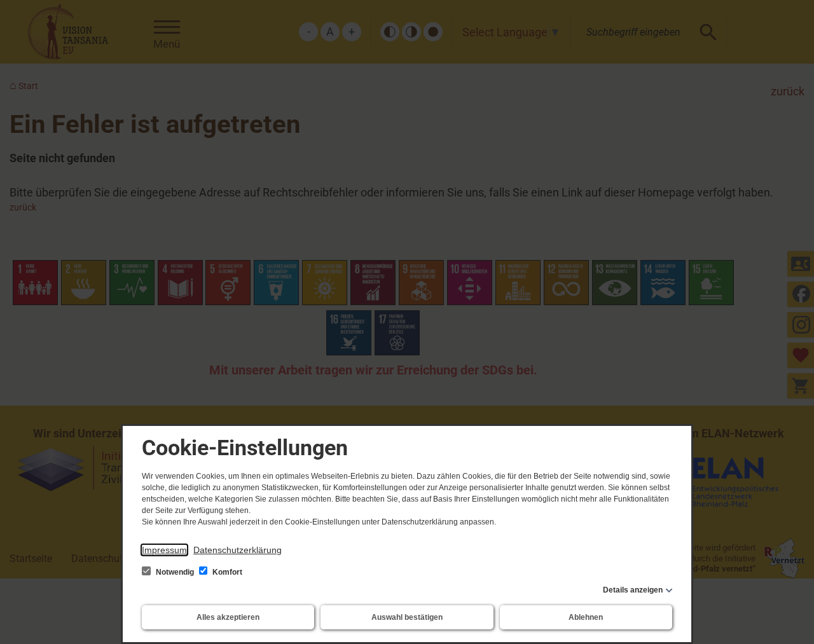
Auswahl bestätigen (407, 617)
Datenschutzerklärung (237, 550)
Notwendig (175, 572)
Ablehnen (586, 617)
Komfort (226, 572)
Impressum (164, 550)
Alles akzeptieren (228, 617)
